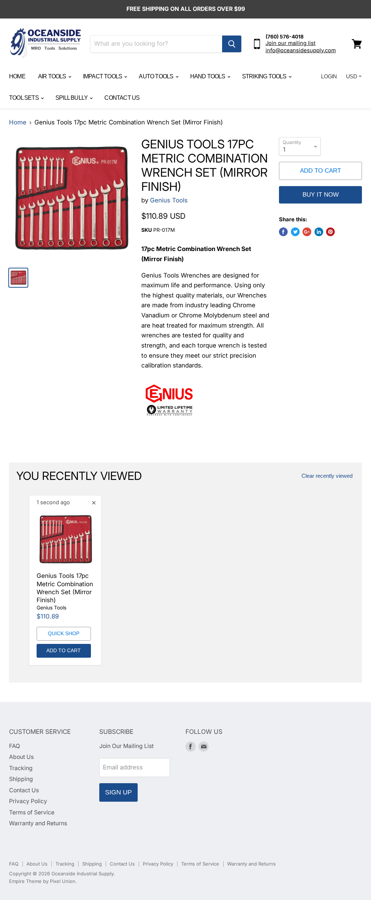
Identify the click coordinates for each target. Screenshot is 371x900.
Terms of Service (31, 812)
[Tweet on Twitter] (295, 231)
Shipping (21, 779)
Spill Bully (72, 98)
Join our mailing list (291, 43)
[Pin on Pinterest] (330, 231)
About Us (21, 756)
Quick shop (63, 633)
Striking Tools (265, 76)
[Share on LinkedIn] (318, 231)
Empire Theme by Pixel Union (42, 881)
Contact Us (121, 98)
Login (329, 76)
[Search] (231, 44)
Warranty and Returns (38, 823)
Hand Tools (208, 76)
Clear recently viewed (327, 476)
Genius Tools (169, 200)
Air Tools (52, 76)
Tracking (21, 768)
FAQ (14, 746)
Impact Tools (103, 76)
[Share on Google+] (307, 231)
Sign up (118, 792)
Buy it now (321, 194)
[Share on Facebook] (283, 231)
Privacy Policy (28, 801)
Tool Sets (24, 98)
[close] (93, 502)
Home (17, 76)
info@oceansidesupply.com (301, 50)
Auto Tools (156, 76)
